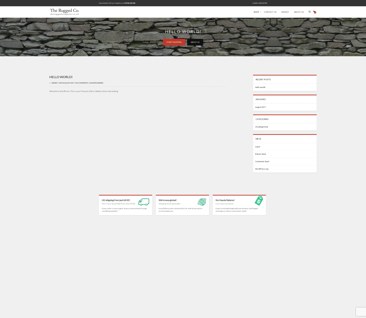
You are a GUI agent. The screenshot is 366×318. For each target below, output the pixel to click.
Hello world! (61, 77)
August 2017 (260, 107)
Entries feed (260, 154)
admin (54, 83)
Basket (285, 12)
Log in (257, 146)
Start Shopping (174, 42)
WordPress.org (261, 169)
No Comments (81, 83)
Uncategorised (96, 83)
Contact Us (270, 12)
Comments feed (262, 161)
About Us (299, 12)
